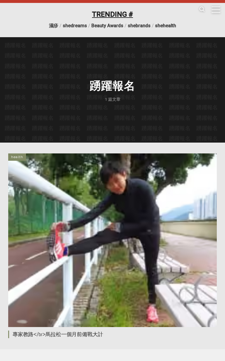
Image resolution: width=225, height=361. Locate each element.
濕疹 (53, 25)
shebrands (139, 25)
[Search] (201, 9)
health (17, 157)
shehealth (165, 25)
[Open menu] (216, 9)
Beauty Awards (107, 25)
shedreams (75, 25)
